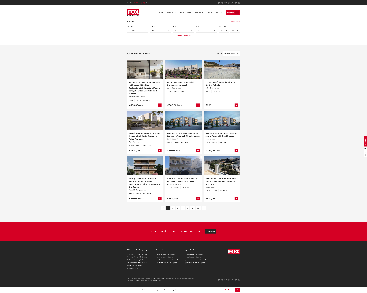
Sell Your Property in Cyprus (137, 260)
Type (197, 26)
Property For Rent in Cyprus (137, 257)
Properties (170, 12)
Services (198, 12)
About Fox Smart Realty (135, 265)
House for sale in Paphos (165, 257)
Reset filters (235, 21)
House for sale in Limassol (165, 254)
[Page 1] (163, 208)
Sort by (219, 53)
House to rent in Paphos (193, 257)
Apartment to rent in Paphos (194, 263)
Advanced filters (182, 36)
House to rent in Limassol (193, 254)
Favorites (232, 12)
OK (237, 290)
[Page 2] (204, 208)
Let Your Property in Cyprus (137, 263)
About (209, 12)
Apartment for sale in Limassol (167, 260)
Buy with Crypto (185, 12)
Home (161, 12)
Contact (219, 12)
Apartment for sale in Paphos (166, 263)
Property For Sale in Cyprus (137, 254)
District (152, 26)
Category (130, 26)
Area (174, 26)
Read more (229, 290)
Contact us (211, 231)
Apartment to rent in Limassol (195, 260)
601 (198, 208)
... (192, 208)
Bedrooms (222, 26)
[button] (137, 30)
